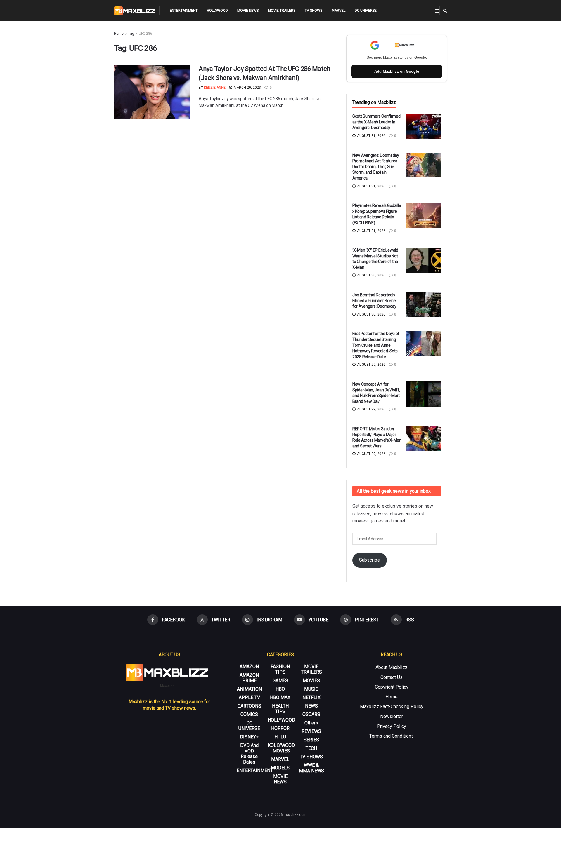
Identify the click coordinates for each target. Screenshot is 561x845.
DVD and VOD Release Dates (249, 754)
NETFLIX (311, 697)
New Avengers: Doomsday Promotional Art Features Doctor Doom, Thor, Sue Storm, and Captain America (375, 166)
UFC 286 (145, 34)
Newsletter (391, 716)
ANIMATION (249, 689)
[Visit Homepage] (135, 10)
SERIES (311, 740)
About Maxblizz (391, 667)
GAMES (280, 680)
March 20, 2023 (247, 88)
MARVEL (338, 10)
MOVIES (311, 680)
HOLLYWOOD (217, 10)
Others (311, 723)
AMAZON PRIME (249, 677)
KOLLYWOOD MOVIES (281, 748)
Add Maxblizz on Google (396, 71)
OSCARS (311, 714)
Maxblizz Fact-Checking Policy (391, 706)
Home (119, 34)
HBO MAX (280, 697)
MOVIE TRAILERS (281, 10)
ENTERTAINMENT (184, 10)
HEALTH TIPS (280, 708)
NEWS (311, 706)
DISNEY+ (249, 737)
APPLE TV (249, 697)
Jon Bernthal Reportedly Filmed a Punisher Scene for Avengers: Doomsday (374, 300)
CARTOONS (249, 706)
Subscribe (369, 560)
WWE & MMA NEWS (311, 767)
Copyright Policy (391, 687)
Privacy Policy (391, 726)
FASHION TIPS (280, 669)
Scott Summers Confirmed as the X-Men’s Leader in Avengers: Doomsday (376, 122)
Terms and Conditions (391, 736)
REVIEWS (311, 731)
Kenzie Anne (215, 88)
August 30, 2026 (370, 275)
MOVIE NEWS (248, 10)
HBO (280, 689)
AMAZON (249, 666)
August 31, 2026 (370, 136)
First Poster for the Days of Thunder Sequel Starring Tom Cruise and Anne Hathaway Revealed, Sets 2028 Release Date (375, 345)
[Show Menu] (437, 11)
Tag (131, 34)
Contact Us (391, 677)
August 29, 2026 (370, 365)
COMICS (249, 714)
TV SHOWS (313, 10)
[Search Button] (445, 10)
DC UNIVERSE (366, 10)
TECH (311, 748)
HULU (280, 737)
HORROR (280, 728)
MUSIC (311, 689)
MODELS (280, 768)
